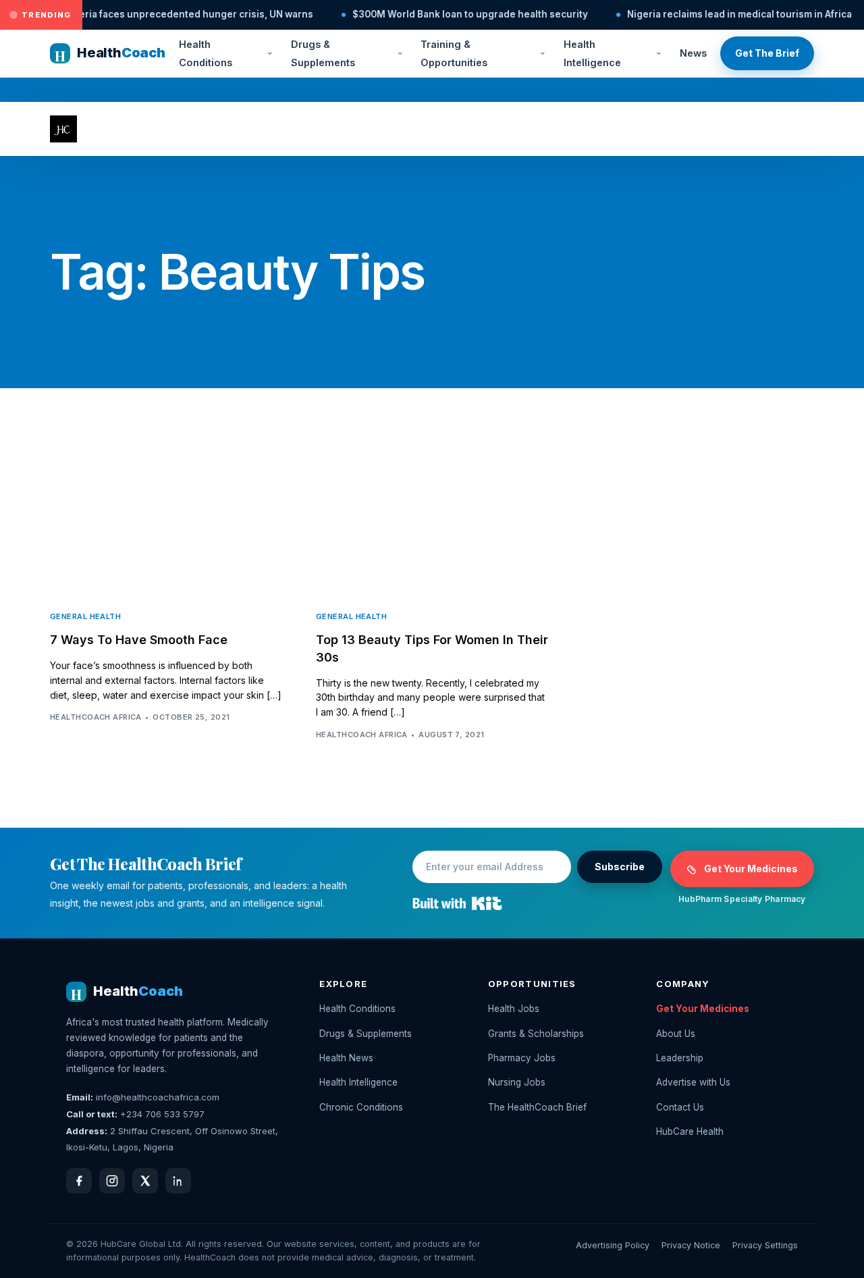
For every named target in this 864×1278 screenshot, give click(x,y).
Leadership (679, 1058)
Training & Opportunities (454, 53)
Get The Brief (767, 53)
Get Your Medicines (751, 868)
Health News (346, 1058)
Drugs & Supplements (323, 53)
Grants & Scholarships (536, 1033)
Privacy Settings (765, 1245)
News (693, 53)
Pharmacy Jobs (522, 1058)
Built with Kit (457, 903)
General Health (85, 616)
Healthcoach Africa (96, 717)
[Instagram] (112, 1181)
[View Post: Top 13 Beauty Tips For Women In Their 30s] (432, 522)
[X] (145, 1181)
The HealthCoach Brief (537, 1107)
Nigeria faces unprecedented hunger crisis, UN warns (159, 14)
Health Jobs (513, 1008)
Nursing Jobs (516, 1082)
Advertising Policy (612, 1245)
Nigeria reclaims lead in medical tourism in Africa (709, 14)
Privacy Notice (691, 1245)
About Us (675, 1033)
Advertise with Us (693, 1082)
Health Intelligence (592, 53)
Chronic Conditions (361, 1107)
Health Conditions (205, 53)
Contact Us (680, 1107)
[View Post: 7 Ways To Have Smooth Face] (166, 522)
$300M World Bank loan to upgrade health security (440, 14)
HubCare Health (690, 1131)
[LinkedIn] (178, 1181)
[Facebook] (79, 1181)
